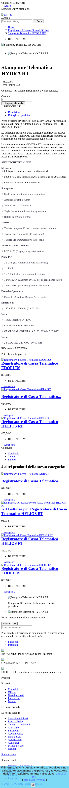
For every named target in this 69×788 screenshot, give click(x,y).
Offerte (12, 692)
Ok (32, 784)
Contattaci (13, 742)
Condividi (13, 453)
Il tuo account (8, 754)
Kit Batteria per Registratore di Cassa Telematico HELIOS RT (34, 511)
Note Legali (14, 736)
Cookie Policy (15, 733)
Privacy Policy (15, 721)
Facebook (13, 641)
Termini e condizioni (19, 724)
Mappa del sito (16, 745)
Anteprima (8, 386)
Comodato (13, 689)
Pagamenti (13, 730)
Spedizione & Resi (18, 718)
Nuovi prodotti (16, 695)
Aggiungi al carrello (13, 103)
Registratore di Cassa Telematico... (31, 396)
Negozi (12, 748)
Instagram (13, 644)
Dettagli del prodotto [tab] (19, 115)
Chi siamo (13, 727)
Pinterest (12, 459)
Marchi (12, 701)
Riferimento (8, 348)
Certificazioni (15, 739)
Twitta (11, 456)
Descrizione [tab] (14, 112)
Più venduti (14, 698)
